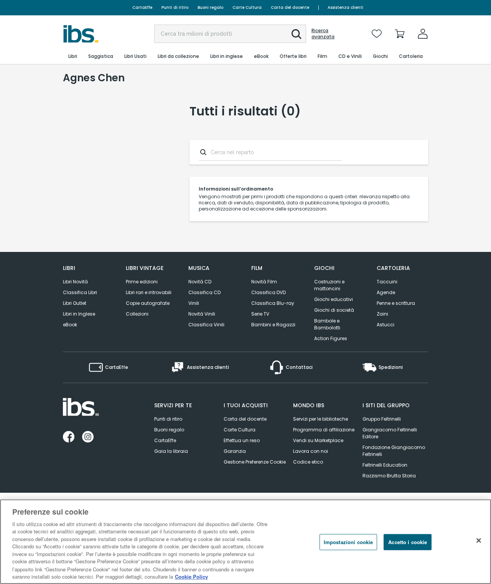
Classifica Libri (80, 292)
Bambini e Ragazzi (273, 324)
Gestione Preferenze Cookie (255, 462)
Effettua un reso (242, 440)
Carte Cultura (247, 7)
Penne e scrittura (396, 303)
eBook (70, 324)
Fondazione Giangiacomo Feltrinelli (393, 450)
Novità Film (264, 281)
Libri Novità (75, 281)
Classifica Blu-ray (272, 303)
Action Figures (330, 338)
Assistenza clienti (345, 7)
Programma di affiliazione (323, 429)
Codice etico (308, 462)
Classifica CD (204, 292)
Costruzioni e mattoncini (329, 285)
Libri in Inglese (79, 314)
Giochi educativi (333, 299)
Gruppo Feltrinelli (381, 419)
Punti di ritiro (174, 7)
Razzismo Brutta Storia (389, 475)
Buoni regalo (210, 7)
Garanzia (235, 451)
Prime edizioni (142, 281)
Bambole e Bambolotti (327, 324)
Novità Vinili (201, 314)
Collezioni (137, 314)
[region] (245, 541)
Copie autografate (148, 303)
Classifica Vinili (206, 324)
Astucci (385, 324)
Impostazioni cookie (348, 542)
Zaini (382, 314)
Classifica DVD (268, 292)
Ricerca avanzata (322, 34)
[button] (296, 34)
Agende (386, 292)
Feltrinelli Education (384, 465)
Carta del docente (290, 7)
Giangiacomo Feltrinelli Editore (389, 433)
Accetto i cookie (407, 542)
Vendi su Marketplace (318, 440)
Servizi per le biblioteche (320, 419)
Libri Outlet (74, 303)
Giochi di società (334, 310)
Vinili (193, 303)
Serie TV (260, 314)
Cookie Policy (191, 576)
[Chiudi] (478, 540)
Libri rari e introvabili (148, 292)
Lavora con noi (310, 451)
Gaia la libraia (171, 451)
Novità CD (199, 281)
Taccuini (387, 281)
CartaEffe (142, 7)
